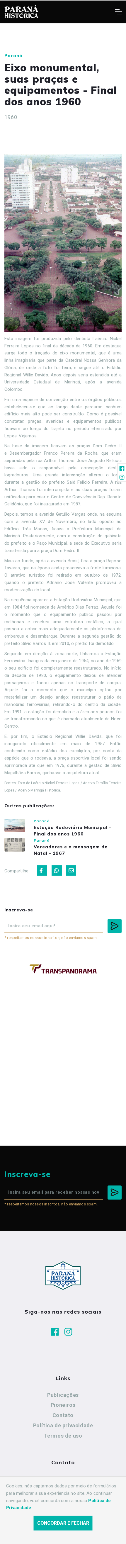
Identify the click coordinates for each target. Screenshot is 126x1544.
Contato (63, 1415)
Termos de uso (63, 1436)
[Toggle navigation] (118, 11)
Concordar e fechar (63, 1523)
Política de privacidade (63, 1425)
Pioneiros (63, 1405)
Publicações (63, 1395)
